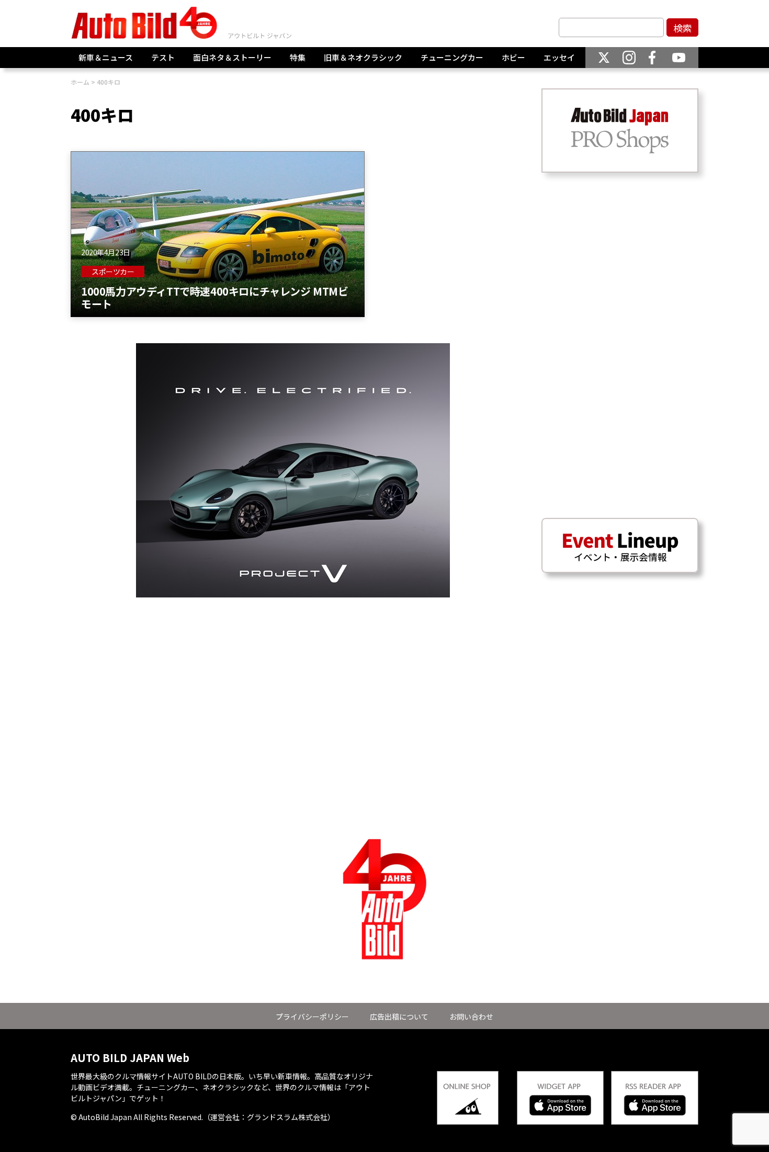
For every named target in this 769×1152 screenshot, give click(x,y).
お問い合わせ (471, 1016)
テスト (163, 57)
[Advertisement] (293, 670)
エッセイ (559, 57)
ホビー (513, 57)
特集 (298, 57)
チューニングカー (452, 57)
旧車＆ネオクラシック (363, 57)
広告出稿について (399, 1016)
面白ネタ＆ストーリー (232, 57)
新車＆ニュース (105, 57)
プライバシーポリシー (312, 1016)
